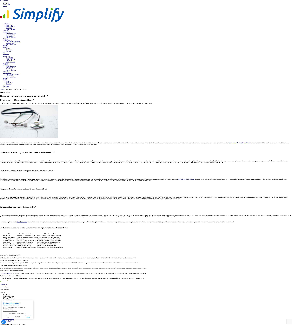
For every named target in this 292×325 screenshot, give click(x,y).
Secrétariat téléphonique (6, 31)
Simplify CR (9, 28)
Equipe (8, 48)
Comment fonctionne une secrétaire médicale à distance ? (13, 265)
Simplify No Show (10, 29)
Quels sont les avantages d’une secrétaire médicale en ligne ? (14, 260)
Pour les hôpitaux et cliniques (13, 41)
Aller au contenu (4, 0)
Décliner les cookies (7, 316)
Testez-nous (6, 54)
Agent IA (5, 45)
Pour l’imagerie (9, 36)
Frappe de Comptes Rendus (7, 39)
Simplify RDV (9, 25)
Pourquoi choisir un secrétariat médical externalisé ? (12, 270)
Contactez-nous (3, 284)
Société (5, 47)
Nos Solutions (6, 23)
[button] (146, 255)
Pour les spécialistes (11, 37)
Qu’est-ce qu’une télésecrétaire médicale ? (10, 255)
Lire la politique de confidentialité (10, 311)
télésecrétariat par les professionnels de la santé (240, 142)
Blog (4, 52)
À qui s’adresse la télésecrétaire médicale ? (10, 275)
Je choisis (17, 316)
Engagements (9, 49)
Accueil (2, 89)
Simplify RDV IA (10, 26)
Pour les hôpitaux (10, 34)
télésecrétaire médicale (22, 222)
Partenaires (8, 51)
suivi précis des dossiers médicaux (186, 179)
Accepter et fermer (28, 316)
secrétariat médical (6, 273)
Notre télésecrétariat (11, 33)
